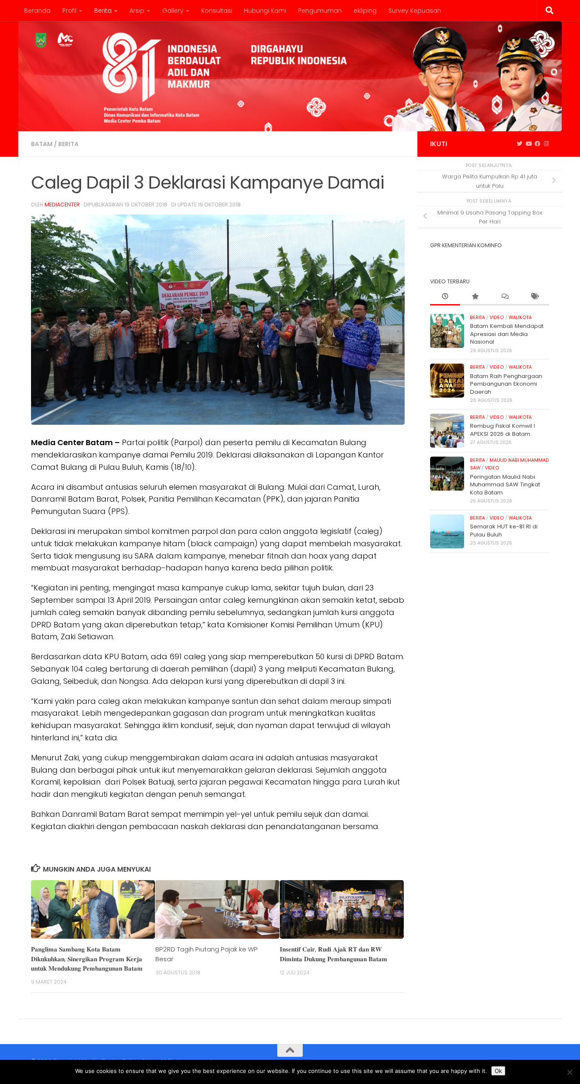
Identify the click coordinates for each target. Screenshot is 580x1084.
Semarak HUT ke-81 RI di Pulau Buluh (504, 530)
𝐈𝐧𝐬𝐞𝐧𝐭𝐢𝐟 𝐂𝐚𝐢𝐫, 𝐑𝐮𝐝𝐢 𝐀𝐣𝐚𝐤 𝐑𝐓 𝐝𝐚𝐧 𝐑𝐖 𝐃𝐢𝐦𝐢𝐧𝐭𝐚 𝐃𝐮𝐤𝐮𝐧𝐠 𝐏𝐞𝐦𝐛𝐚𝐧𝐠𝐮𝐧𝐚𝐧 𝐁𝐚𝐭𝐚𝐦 (333, 954)
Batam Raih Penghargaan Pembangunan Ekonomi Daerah (506, 384)
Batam (42, 144)
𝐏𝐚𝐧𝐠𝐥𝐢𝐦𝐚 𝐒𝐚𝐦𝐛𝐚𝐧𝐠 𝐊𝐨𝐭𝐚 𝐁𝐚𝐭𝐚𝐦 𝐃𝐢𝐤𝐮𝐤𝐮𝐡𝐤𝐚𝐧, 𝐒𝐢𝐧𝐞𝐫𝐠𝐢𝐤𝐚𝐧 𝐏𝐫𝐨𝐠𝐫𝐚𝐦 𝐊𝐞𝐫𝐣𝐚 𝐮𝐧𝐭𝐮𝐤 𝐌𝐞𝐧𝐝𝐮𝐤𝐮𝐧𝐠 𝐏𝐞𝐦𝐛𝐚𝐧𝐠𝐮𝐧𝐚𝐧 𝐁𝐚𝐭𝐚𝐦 (87, 959)
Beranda (37, 10)
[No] (569, 1072)
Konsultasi (216, 10)
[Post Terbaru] (445, 296)
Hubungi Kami (265, 10)
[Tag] (534, 296)
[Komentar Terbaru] (504, 296)
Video (497, 317)
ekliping (365, 10)
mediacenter (62, 204)
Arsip (137, 10)
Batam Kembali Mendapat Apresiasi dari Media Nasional (506, 334)
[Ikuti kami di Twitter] (519, 144)
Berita (103, 10)
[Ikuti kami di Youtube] (528, 144)
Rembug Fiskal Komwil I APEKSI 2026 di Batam (502, 430)
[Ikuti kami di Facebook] (537, 144)
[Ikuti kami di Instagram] (546, 144)
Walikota (520, 317)
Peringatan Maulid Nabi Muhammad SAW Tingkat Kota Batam (505, 485)
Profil (69, 10)
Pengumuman (320, 10)
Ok (498, 1070)
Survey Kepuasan (415, 10)
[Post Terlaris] (475, 296)
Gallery (172, 10)
